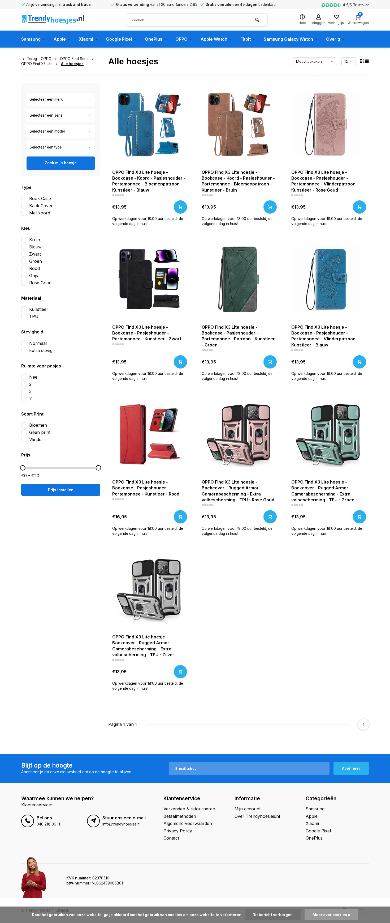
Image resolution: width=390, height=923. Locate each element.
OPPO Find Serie (74, 59)
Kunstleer (38, 309)
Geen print (39, 432)
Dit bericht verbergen (273, 915)
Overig (333, 39)
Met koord (39, 212)
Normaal (38, 343)
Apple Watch (214, 39)
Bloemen (38, 425)
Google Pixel (119, 39)
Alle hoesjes (72, 64)
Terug (32, 59)
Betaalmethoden (179, 816)
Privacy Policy (177, 830)
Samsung (31, 39)
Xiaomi (86, 39)
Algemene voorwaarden (187, 823)
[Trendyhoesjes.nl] (53, 20)
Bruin (34, 239)
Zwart (35, 254)
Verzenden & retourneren (189, 808)
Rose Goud (40, 282)
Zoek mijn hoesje (61, 162)
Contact (171, 838)
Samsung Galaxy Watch (288, 39)
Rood (34, 268)
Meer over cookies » (331, 915)
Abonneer (351, 768)
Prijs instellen (60, 490)
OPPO (181, 39)
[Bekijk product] (180, 207)
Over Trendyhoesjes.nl (257, 816)
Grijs (33, 275)
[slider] (22, 468)
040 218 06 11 (48, 824)
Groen (35, 261)
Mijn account (248, 808)
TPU (33, 316)
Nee (33, 377)
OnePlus (153, 39)
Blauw (35, 246)
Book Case (40, 198)
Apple (60, 39)
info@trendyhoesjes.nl (121, 824)
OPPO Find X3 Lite (37, 64)
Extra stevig (41, 350)
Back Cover (41, 205)
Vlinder (36, 439)
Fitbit (245, 39)
